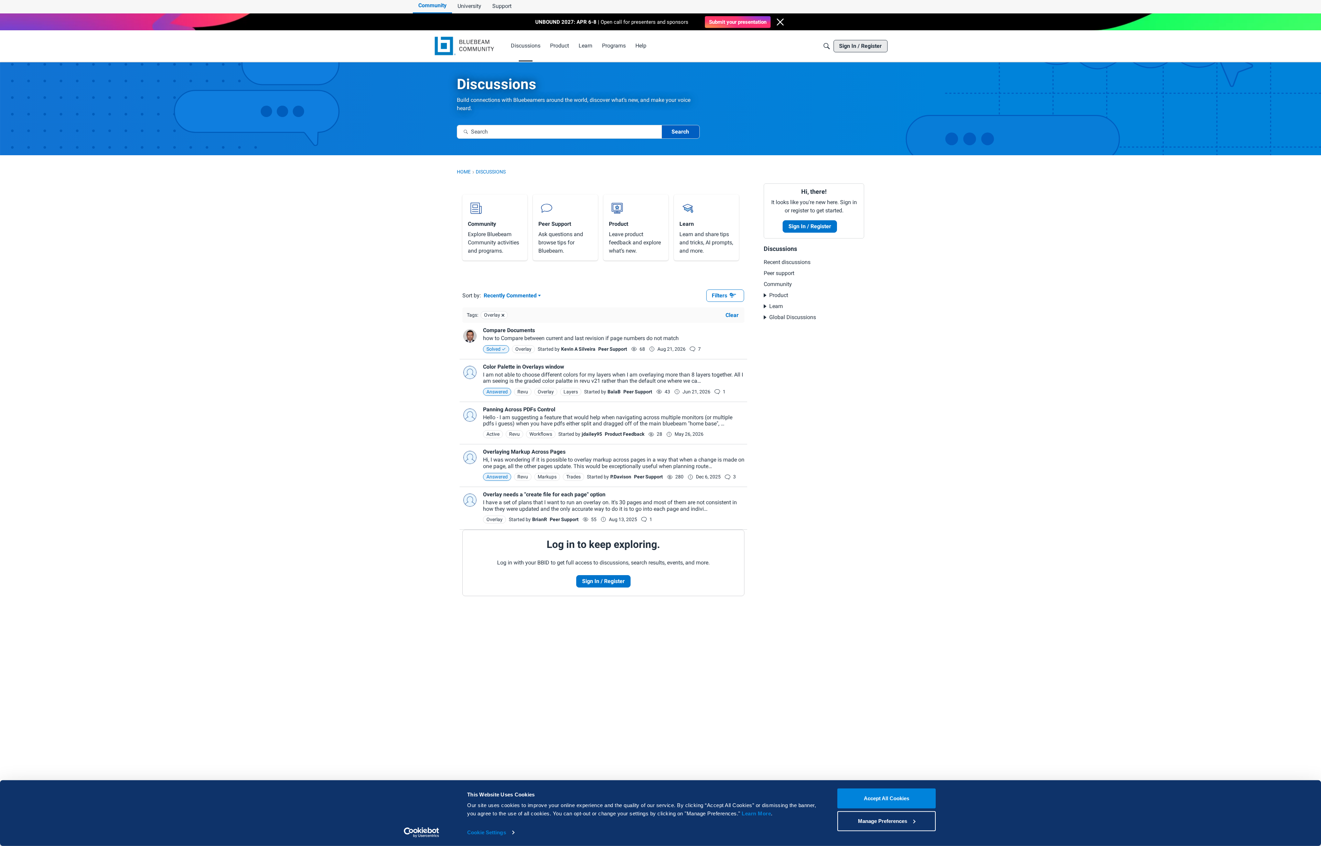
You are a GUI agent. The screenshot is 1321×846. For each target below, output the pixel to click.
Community (432, 5)
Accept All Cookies (886, 798)
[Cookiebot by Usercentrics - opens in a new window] (421, 832)
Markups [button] (547, 476)
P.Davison (620, 476)
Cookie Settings (486, 832)
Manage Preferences (882, 821)
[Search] (826, 46)
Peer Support (612, 349)
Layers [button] (570, 391)
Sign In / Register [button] (809, 226)
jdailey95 (592, 434)
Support (502, 6)
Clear (732, 315)
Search (680, 131)
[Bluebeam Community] (465, 45)
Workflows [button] (540, 434)
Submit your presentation (737, 22)
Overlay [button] (523, 349)
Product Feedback (624, 434)
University (469, 6)
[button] (780, 22)
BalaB (614, 391)
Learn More (756, 813)
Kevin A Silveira (578, 349)
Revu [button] (522, 391)
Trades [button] (573, 476)
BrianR (539, 519)
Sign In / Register (603, 581)
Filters (719, 295)
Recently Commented (510, 296)
